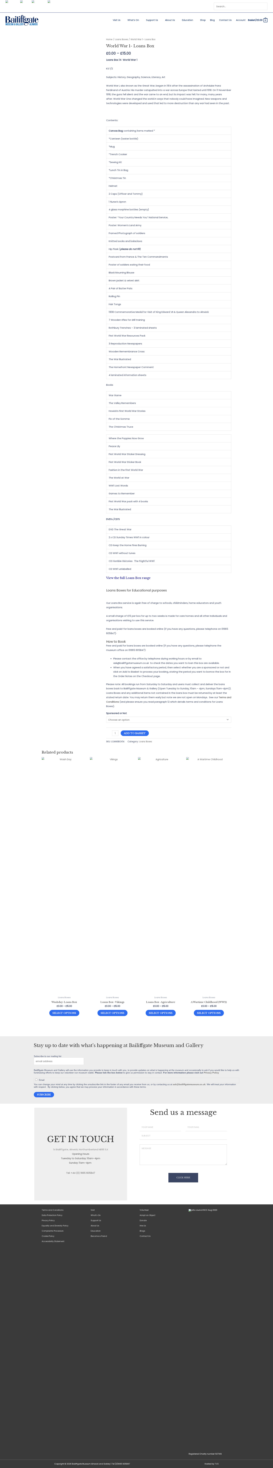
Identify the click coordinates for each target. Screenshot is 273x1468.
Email (41, 1080)
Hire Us (143, 1225)
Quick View (64, 991)
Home (109, 39)
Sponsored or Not (116, 713)
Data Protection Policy (52, 1215)
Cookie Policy (48, 1236)
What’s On (133, 20)
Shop (203, 20)
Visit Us (116, 20)
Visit (93, 1210)
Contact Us (225, 20)
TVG (217, 1463)
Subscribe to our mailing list (47, 1056)
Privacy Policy (211, 1072)
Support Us (152, 20)
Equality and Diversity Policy (55, 1225)
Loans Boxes (121, 39)
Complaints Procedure (52, 1231)
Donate (143, 1220)
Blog (212, 20)
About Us (170, 20)
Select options (64, 1012)
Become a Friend (99, 1236)
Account (241, 20)
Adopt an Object (147, 1215)
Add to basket (135, 733)
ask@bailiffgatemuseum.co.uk (189, 1084)
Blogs (142, 1231)
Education (187, 20)
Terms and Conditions (53, 1210)
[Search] (265, 6)
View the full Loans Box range (128, 578)
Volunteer (144, 1210)
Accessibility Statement (53, 1241)
